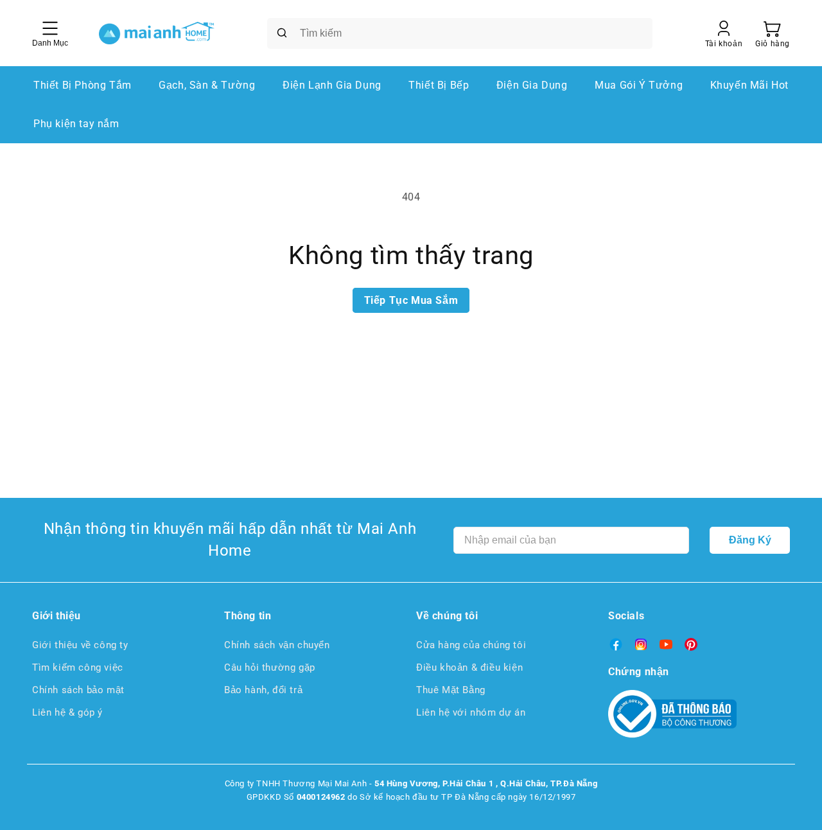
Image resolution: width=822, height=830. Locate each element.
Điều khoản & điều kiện (469, 667)
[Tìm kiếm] (282, 33)
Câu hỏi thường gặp (269, 667)
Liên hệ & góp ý (67, 712)
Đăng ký (750, 539)
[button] (772, 33)
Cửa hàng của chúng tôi (471, 645)
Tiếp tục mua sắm (411, 300)
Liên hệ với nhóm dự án (470, 712)
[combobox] (459, 33)
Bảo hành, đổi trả (263, 690)
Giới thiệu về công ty (80, 645)
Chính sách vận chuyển (277, 645)
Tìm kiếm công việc (77, 667)
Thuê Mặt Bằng (450, 690)
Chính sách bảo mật (78, 690)
